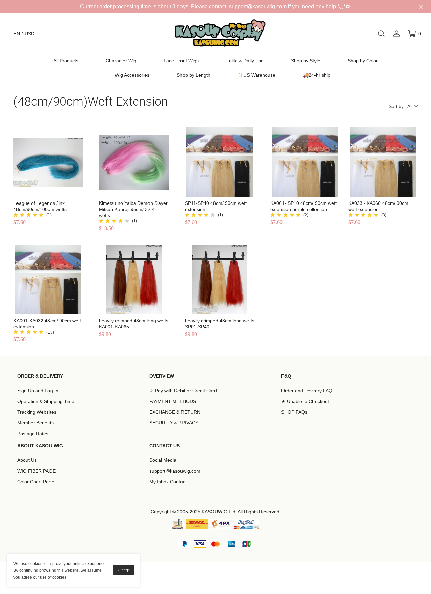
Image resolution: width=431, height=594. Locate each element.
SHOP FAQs (294, 412)
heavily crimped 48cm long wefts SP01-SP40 (219, 323)
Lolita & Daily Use (245, 60)
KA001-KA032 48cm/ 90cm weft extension (47, 323)
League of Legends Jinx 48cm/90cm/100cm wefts (40, 206)
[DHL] (197, 524)
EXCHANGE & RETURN (174, 412)
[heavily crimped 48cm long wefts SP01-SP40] (219, 279)
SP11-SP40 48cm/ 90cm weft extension (216, 206)
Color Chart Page (35, 481)
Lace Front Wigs (181, 60)
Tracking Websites (36, 412)
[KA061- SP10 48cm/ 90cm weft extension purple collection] (305, 162)
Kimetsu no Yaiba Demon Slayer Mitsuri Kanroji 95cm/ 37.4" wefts (133, 209)
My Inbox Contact (168, 481)
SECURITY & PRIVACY (173, 422)
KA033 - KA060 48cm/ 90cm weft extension (378, 206)
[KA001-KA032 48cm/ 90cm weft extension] (48, 279)
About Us (27, 460)
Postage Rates (32, 433)
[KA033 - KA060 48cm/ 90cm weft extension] (383, 162)
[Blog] (177, 524)
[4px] (220, 524)
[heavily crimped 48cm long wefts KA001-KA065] (133, 279)
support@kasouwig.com (174, 471)
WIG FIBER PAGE (36, 471)
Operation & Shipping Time (45, 401)
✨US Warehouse (256, 75)
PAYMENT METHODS (172, 401)
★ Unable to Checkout (305, 401)
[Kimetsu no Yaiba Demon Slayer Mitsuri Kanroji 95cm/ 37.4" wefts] (133, 162)
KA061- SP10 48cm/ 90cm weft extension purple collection (303, 206)
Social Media (162, 460)
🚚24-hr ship (316, 75)
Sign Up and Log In (37, 390)
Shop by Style (305, 60)
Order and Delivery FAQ (306, 390)
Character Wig (121, 60)
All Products (65, 60)
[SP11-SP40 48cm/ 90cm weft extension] (219, 162)
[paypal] (246, 524)
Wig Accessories (132, 75)
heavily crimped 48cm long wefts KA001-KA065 (133, 323)
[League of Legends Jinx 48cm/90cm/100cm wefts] (48, 162)
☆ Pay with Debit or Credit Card (183, 390)
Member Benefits (35, 422)
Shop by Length (193, 75)
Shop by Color (362, 60)
